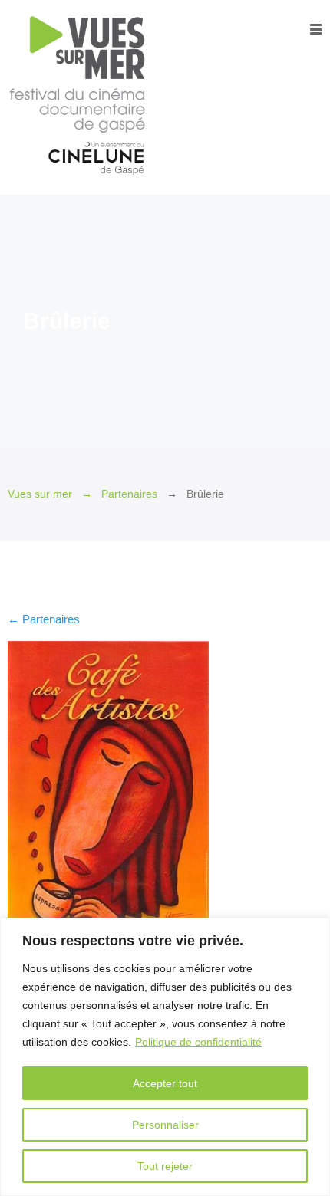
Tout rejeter (165, 1166)
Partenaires (129, 494)
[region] (165, 1057)
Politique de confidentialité (198, 1042)
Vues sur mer (40, 494)
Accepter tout (165, 1083)
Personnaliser (165, 1125)
